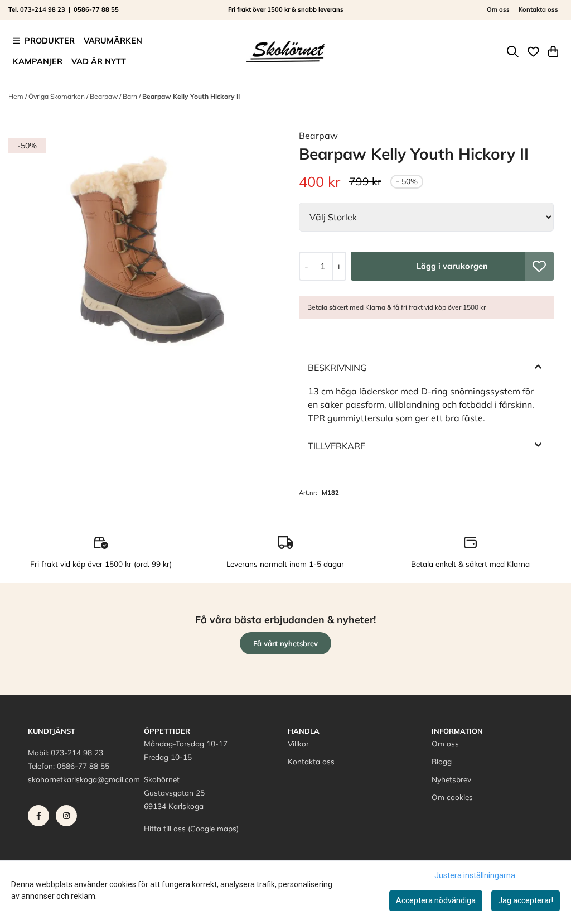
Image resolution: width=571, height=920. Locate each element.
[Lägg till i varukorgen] (452, 266)
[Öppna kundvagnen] (553, 51)
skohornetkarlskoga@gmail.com (84, 779)
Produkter (50, 41)
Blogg (442, 761)
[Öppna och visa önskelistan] (533, 51)
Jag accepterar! (525, 900)
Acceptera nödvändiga (436, 900)
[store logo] (285, 51)
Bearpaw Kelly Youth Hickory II (191, 96)
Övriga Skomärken (57, 96)
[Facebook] (41, 818)
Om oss (498, 9)
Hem (16, 96)
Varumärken (113, 41)
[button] (539, 266)
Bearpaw (104, 96)
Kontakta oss (538, 9)
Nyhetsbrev (451, 779)
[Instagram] (68, 818)
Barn (131, 96)
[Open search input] (513, 51)
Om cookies (452, 797)
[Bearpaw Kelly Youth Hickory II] (144, 265)
